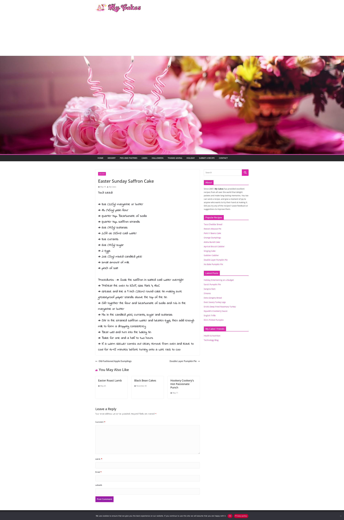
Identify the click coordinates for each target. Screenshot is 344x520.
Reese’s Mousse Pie (212, 228)
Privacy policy (241, 516)
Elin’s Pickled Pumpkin (214, 320)
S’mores (207, 293)
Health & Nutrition (212, 335)
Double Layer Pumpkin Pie (183, 361)
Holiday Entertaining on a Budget (219, 280)
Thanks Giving (175, 158)
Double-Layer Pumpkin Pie (215, 260)
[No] (340, 516)
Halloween (157, 158)
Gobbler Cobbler (211, 255)
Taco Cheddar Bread (213, 224)
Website (98, 485)
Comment (100, 422)
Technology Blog (211, 340)
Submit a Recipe (207, 158)
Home (100, 158)
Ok (230, 516)
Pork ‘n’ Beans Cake (212, 233)
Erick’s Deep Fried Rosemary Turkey (220, 306)
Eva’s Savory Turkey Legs (215, 302)
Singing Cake (209, 251)
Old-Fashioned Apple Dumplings (115, 361)
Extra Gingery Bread (213, 297)
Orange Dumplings (212, 237)
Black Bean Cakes (145, 380)
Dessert (112, 158)
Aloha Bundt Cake (212, 242)
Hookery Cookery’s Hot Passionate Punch (182, 384)
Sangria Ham (209, 289)
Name (98, 459)
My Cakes (112, 187)
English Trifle (210, 315)
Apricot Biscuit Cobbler (214, 246)
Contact (223, 158)
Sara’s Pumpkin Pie (212, 284)
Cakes (144, 158)
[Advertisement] (172, 35)
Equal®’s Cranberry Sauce (215, 311)
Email (98, 472)
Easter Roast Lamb (110, 380)
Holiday (191, 158)
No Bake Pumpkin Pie (213, 264)
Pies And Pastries (128, 158)
